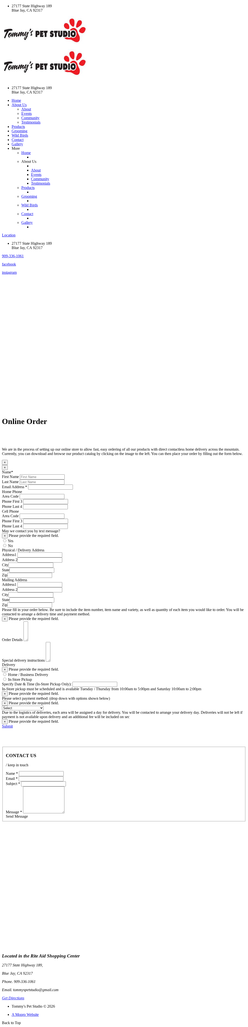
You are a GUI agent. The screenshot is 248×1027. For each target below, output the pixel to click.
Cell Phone (10, 511)
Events (26, 113)
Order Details (12, 640)
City (5, 565)
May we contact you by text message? (31, 531)
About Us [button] (19, 105)
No (10, 546)
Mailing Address (14, 580)
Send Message (17, 816)
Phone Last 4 (12, 506)
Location (9, 235)
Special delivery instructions (23, 660)
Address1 (9, 555)
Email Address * (14, 487)
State (5, 570)
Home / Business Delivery (28, 675)
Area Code (10, 496)
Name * (12, 773)
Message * (14, 812)
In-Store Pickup (20, 679)
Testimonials (30, 122)
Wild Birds (20, 135)
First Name (10, 477)
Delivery (8, 665)
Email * (12, 778)
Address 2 (9, 560)
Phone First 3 (12, 501)
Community (30, 118)
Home (16, 100)
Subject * (13, 784)
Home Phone (12, 492)
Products (18, 127)
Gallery (17, 144)
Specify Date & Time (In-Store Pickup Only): (36, 684)
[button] (13, 256)
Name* (7, 472)
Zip (4, 575)
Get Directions (13, 998)
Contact (17, 140)
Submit (7, 726)
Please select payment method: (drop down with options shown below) (56, 698)
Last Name (10, 482)
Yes (10, 541)
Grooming (19, 131)
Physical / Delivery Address (23, 550)
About (26, 109)
